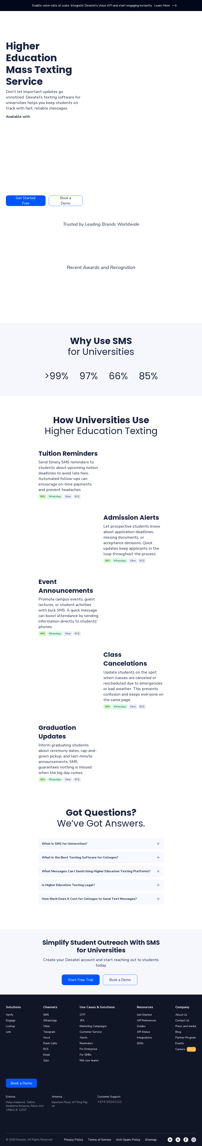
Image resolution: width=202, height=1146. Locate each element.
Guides (141, 1026)
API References (146, 1020)
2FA (82, 1020)
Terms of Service (99, 1140)
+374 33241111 (109, 1102)
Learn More (162, 5)
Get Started (144, 1015)
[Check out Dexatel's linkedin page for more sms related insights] (170, 1139)
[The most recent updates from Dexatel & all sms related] (178, 1139)
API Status (143, 1032)
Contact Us (182, 1020)
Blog (178, 1032)
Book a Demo (65, 201)
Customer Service (91, 1032)
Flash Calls (50, 1043)
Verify (9, 1015)
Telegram (49, 1032)
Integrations (144, 1037)
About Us (181, 1015)
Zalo (46, 1060)
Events (179, 1043)
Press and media (185, 1026)
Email (46, 1055)
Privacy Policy (73, 1140)
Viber (46, 1026)
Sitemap (151, 1140)
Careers (185, 1049)
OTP (82, 1015)
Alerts (83, 1037)
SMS (46, 1015)
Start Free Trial (80, 979)
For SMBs (86, 1055)
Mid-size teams (89, 1060)
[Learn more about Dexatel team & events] (193, 1139)
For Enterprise (88, 1049)
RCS (46, 1049)
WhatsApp (50, 1020)
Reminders (86, 1043)
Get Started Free (26, 201)
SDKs (140, 1043)
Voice (46, 1037)
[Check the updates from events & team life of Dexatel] (185, 1139)
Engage (10, 1020)
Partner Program (185, 1037)
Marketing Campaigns (93, 1026)
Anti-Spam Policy (128, 1140)
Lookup (10, 1026)
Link (8, 1032)
